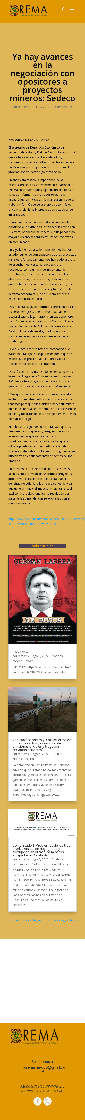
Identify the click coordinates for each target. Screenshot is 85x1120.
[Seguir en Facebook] (37, 1101)
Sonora (29, 661)
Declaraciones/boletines (29, 864)
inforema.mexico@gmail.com (42, 1069)
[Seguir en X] (47, 1101)
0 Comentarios (63, 107)
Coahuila (57, 754)
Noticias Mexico (23, 759)
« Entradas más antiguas (24, 920)
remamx (23, 107)
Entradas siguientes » (62, 920)
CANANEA (20, 652)
